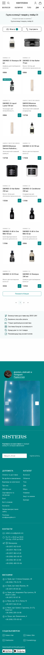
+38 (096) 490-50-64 (14, 563)
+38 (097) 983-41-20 (13, 553)
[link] (40, 3)
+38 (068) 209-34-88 (13, 613)
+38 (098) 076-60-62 (13, 619)
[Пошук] (8, 3)
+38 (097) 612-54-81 (13, 546)
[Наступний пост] (37, 403)
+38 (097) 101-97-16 (12, 597)
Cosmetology (31, 640)
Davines (5, 57)
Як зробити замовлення (11, 478)
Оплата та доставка (10, 475)
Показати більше (22, 294)
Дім (24, 485)
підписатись (35, 456)
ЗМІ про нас (6, 489)
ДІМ (37, 7)
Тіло (24, 482)
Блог (4, 498)
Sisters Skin (30, 635)
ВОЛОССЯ (6, 7)
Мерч (25, 489)
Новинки (26, 493)
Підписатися (19, 377)
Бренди (26, 500)
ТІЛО (29, 7)
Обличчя (26, 478)
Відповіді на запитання (11, 482)
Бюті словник (7, 502)
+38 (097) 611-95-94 (13, 589)
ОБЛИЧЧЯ (19, 7)
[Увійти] (35, 3)
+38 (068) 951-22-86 (13, 560)
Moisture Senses (34, 100)
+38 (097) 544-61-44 (13, 604)
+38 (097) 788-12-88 (13, 550)
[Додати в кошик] (19, 72)
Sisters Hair (9, 635)
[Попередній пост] (7, 403)
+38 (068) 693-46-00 (14, 556)
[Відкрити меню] (3, 3)
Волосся (26, 475)
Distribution (9, 640)
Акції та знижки (29, 496)
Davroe (25, 100)
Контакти (5, 506)
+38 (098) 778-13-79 (13, 582)
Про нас (5, 485)
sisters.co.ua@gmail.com (14, 533)
